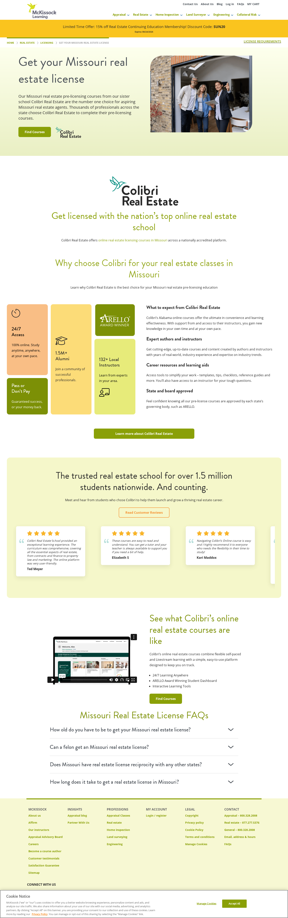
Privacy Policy (40, 914)
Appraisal (119, 14)
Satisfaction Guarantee (43, 865)
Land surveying (117, 837)
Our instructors (38, 830)
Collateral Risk (247, 14)
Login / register (156, 815)
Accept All (234, 903)
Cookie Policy (194, 830)
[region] (144, 904)
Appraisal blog (77, 815)
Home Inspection (167, 14)
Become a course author (44, 851)
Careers (33, 844)
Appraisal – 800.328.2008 (240, 815)
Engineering (221, 14)
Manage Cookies (196, 844)
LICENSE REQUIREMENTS (262, 41)
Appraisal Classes (118, 815)
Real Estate (140, 14)
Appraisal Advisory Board (45, 837)
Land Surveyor (196, 14)
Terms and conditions (200, 837)
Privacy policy (194, 822)
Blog (220, 4)
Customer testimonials (43, 858)
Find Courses (35, 132)
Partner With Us (78, 822)
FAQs (240, 4)
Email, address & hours (239, 837)
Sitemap (34, 873)
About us (34, 815)
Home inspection (118, 830)
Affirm (32, 822)
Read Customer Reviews (144, 512)
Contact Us (190, 4)
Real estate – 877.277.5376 (241, 822)
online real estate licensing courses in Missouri (132, 240)
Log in (230, 4)
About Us (207, 4)
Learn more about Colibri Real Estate (144, 433)
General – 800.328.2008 (239, 830)
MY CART (253, 4)
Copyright (191, 815)
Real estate (114, 822)
